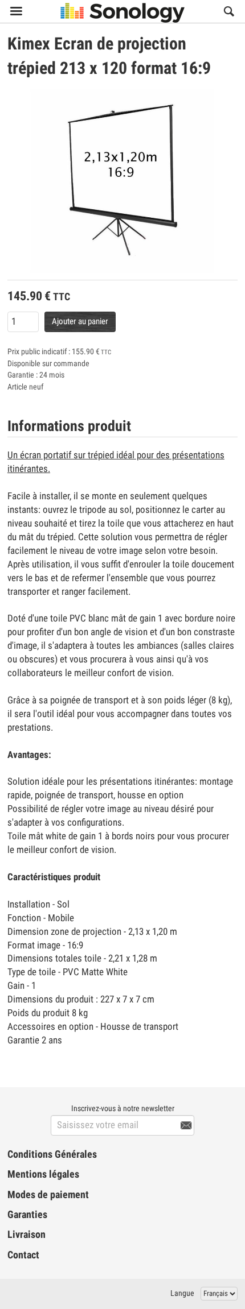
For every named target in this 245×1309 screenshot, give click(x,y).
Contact (23, 1255)
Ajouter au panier (80, 321)
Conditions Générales (52, 1154)
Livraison (26, 1234)
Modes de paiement (48, 1194)
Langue (182, 1293)
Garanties (27, 1214)
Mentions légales (43, 1174)
